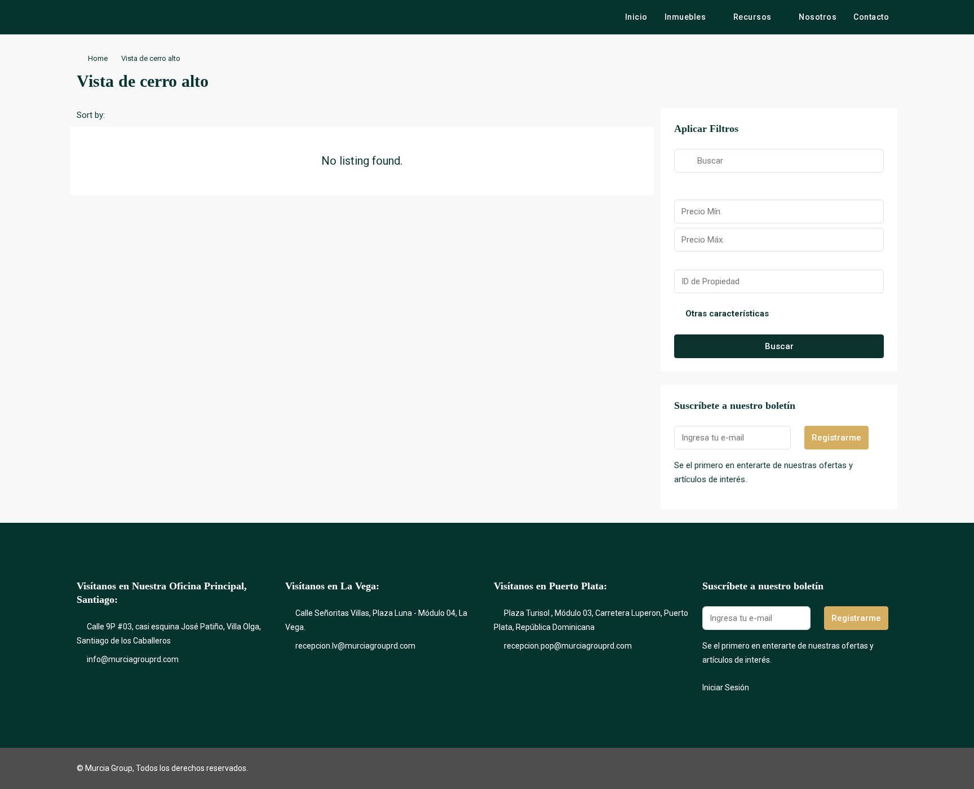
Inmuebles (685, 16)
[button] (877, 78)
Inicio (636, 16)
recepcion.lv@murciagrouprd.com (355, 645)
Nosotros (817, 16)
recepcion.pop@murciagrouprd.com (568, 645)
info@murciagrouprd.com (133, 659)
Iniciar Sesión (725, 687)
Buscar (779, 346)
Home (98, 58)
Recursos (752, 16)
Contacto (871, 16)
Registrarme (836, 438)
